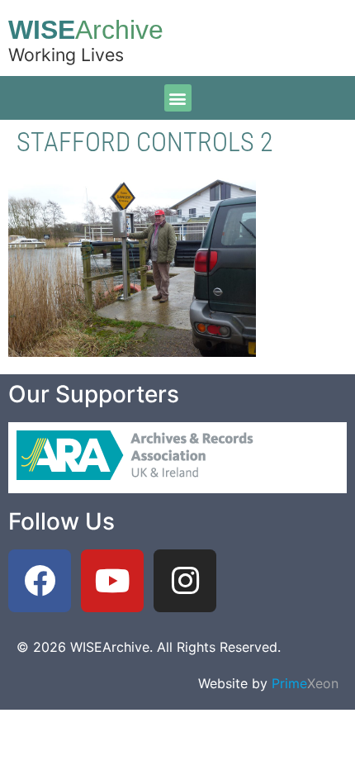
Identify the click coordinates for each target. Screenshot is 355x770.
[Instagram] (185, 580)
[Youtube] (112, 580)
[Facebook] (39, 580)
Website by (268, 683)
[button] (178, 98)
